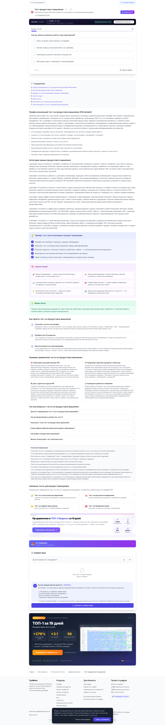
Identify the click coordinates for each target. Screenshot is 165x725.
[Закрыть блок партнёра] (132, 516)
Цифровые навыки (74, 670)
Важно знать (37, 99)
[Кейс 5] (128, 659)
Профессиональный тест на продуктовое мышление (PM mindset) (55, 87)
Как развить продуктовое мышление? (45, 434)
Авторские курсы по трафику (93, 697)
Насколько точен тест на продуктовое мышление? (50, 423)
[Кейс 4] (127, 659)
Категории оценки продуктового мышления (47, 90)
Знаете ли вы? (37, 96)
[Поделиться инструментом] (70, 9)
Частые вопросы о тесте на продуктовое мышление (50, 104)
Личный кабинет (61, 704)
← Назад (36, 70)
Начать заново (127, 70)
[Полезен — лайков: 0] (124, 560)
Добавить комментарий (84, 605)
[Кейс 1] (121, 659)
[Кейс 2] (124, 659)
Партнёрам (87, 682)
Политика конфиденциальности (39, 710)
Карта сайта (33, 713)
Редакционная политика (64, 701)
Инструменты (42, 670)
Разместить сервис (90, 685)
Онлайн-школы (61, 693)
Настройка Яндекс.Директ (92, 695)
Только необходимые (82, 719)
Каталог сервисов (62, 688)
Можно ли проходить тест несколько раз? (47, 439)
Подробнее (93, 715)
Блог (57, 696)
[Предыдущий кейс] (119, 659)
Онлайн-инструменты (63, 685)
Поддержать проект (120, 695)
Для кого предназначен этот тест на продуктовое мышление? (54, 412)
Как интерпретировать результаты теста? (47, 417)
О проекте (59, 699)
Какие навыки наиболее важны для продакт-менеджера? (53, 428)
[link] (82, 22)
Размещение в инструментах (93, 688)
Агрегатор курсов (62, 690)
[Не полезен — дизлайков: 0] (129, 560)
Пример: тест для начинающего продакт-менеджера (51, 93)
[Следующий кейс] (131, 659)
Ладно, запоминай (102, 719)
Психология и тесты (58, 670)
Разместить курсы (90, 690)
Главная (31, 670)
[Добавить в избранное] (66, 9)
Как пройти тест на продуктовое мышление (47, 102)
